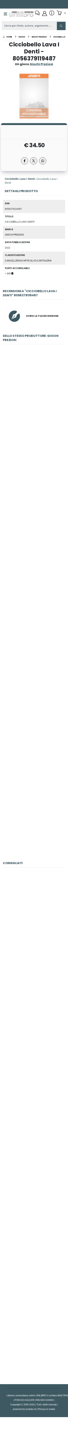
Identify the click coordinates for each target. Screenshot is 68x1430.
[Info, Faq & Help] (51, 13)
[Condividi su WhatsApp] (42, 160)
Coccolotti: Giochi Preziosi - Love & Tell (34, 395)
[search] (61, 26)
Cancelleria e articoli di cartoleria (28, 260)
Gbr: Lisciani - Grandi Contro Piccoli (34, 1256)
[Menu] (5, 14)
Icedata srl (31, 1409)
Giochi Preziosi (14, 234)
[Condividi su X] (33, 160)
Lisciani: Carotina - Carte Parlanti (34, 1172)
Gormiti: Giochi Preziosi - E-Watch (34, 480)
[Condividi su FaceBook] (24, 160)
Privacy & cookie (46, 1409)
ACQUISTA (36, 423)
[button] (61, 13)
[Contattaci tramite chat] (37, 13)
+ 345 (8, 273)
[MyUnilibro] (44, 13)
